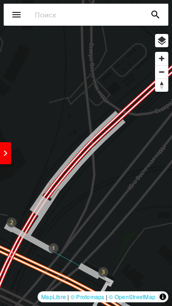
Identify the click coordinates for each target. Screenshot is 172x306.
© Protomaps (88, 296)
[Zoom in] (161, 58)
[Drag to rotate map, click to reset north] (161, 85)
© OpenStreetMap (132, 296)
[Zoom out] (161, 71)
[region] (86, 153)
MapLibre (53, 296)
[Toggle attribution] (162, 296)
